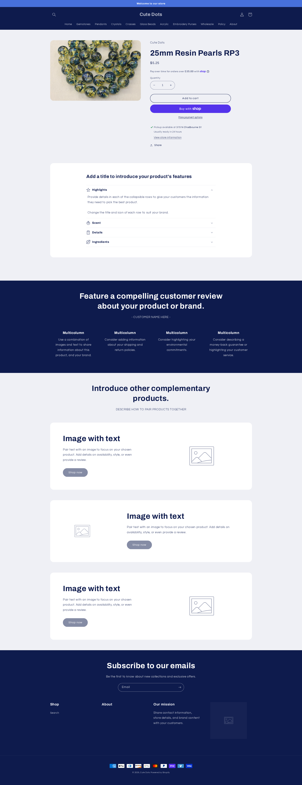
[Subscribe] (180, 687)
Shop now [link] (75, 472)
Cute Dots (145, 772)
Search (54, 713)
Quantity (155, 78)
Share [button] (158, 145)
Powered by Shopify (160, 772)
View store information (168, 137)
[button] (54, 14)
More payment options (190, 117)
